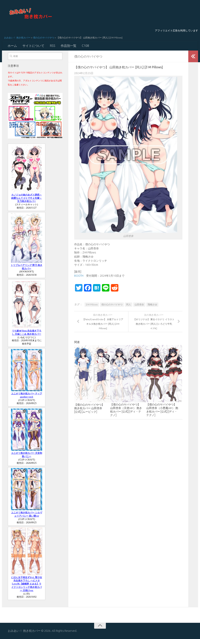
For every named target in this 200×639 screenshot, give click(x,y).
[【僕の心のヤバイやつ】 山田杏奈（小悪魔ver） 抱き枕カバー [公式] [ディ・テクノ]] (164, 373)
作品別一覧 (68, 45)
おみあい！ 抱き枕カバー (17, 37)
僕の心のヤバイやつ (43, 37)
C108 (85, 45)
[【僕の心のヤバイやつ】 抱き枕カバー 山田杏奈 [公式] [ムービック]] (92, 374)
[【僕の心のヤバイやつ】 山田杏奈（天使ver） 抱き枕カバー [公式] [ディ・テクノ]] (128, 373)
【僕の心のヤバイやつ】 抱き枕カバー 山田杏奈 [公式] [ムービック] (89, 408)
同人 (128, 304)
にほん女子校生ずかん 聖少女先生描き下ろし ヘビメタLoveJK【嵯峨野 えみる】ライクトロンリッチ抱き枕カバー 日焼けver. (26, 584)
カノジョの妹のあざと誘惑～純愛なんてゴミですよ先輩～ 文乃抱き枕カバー (26, 198)
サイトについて (33, 45)
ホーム (12, 45)
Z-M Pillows (92, 304)
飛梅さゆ (152, 304)
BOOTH (78, 275)
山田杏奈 (139, 304)
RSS (52, 45)
